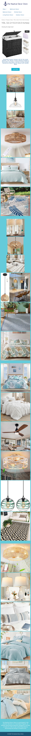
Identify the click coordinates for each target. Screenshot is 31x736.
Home (3, 20)
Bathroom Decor (14, 9)
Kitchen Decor (18, 12)
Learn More (15, 69)
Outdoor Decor (20, 15)
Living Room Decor (8, 15)
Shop (4, 9)
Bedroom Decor (7, 12)
